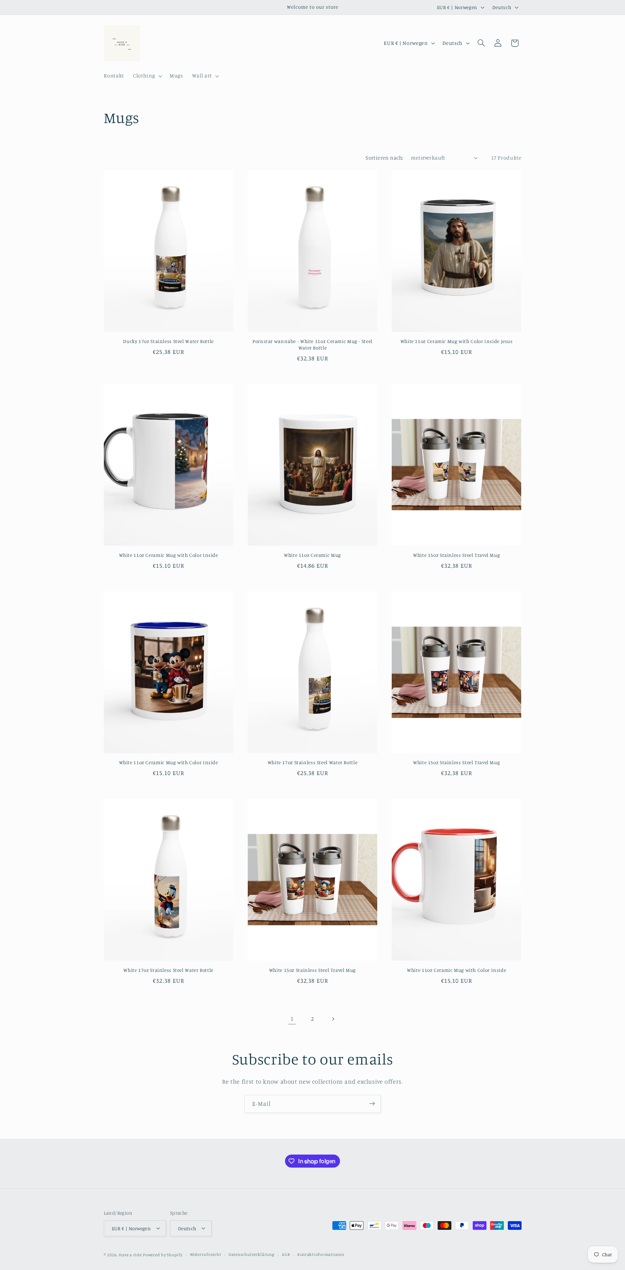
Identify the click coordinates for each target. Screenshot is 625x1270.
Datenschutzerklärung (252, 1254)
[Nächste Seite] (333, 1019)
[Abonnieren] (372, 1104)
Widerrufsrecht (205, 1254)
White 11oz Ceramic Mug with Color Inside (168, 555)
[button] (147, 76)
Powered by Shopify (162, 1254)
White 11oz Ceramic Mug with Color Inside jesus (456, 341)
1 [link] (292, 1018)
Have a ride (130, 1254)
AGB (286, 1254)
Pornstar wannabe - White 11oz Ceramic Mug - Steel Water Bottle (312, 344)
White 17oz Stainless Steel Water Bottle (313, 762)
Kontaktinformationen (320, 1254)
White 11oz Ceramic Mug (312, 555)
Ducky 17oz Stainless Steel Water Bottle (168, 341)
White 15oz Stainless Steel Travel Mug (456, 555)
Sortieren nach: (384, 157)
